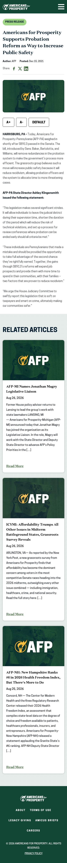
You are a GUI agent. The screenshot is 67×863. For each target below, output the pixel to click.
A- (21, 122)
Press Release (14, 22)
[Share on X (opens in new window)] (20, 69)
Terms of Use (40, 810)
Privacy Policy (34, 853)
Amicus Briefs (46, 821)
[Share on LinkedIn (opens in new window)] (26, 69)
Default (38, 122)
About (21, 810)
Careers (33, 831)
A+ (8, 122)
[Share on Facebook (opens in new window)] (14, 69)
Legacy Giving (20, 820)
